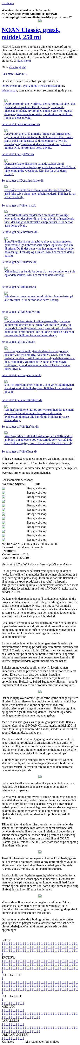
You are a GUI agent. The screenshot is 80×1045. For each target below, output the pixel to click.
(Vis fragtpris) (17, 67)
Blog (19, 1041)
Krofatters (8, 3)
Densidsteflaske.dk (49, 85)
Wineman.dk (9, 90)
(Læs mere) (24, 60)
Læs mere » (9, 74)
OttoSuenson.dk (11, 85)
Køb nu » (22, 74)
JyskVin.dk (30, 85)
